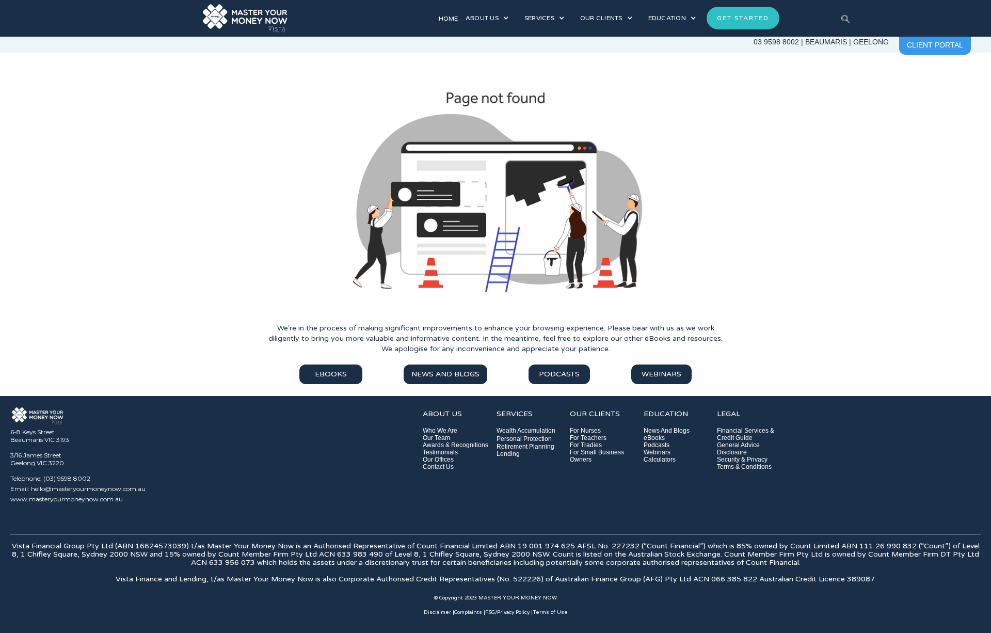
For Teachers (588, 437)
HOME (448, 18)
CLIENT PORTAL (935, 45)
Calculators (660, 459)
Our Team (436, 437)
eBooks (654, 437)
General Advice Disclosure (738, 448)
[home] (289, 18)
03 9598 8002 (776, 42)
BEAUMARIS (826, 42)
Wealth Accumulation (526, 430)
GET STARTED (743, 18)
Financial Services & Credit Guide (745, 434)
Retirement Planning (525, 446)
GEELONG (871, 42)
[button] (487, 18)
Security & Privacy (742, 459)
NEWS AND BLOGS (445, 374)
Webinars (657, 452)
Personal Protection (524, 438)
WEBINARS (661, 374)
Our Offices (438, 459)
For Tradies (586, 445)
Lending (508, 453)
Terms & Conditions (744, 466)
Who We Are (440, 430)
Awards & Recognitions (455, 445)
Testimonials (440, 452)
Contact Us (438, 466)
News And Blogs (667, 430)
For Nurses (585, 430)
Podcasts (656, 445)
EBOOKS (331, 374)
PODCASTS (559, 374)
